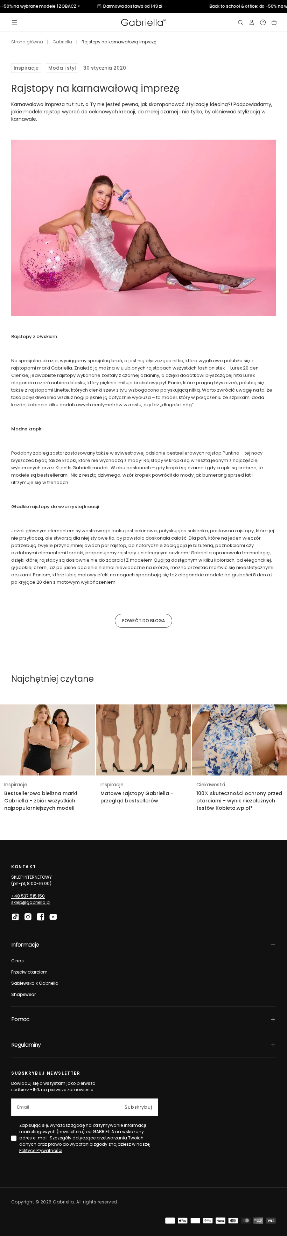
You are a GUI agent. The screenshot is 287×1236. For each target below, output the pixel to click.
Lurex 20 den (244, 368)
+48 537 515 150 (28, 896)
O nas (17, 961)
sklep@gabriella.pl (30, 902)
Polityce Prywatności (40, 1150)
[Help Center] (263, 22)
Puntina (231, 453)
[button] (14, 22)
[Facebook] (40, 917)
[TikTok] (15, 917)
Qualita (162, 560)
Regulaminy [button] (26, 1045)
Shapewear (23, 994)
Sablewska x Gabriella (34, 983)
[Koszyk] (274, 22)
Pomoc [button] (20, 1019)
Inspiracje (26, 67)
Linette (61, 390)
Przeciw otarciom (29, 972)
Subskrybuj (138, 1107)
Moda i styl (62, 67)
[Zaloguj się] (251, 22)
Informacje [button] (25, 945)
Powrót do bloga (143, 621)
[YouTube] (53, 917)
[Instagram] (28, 917)
